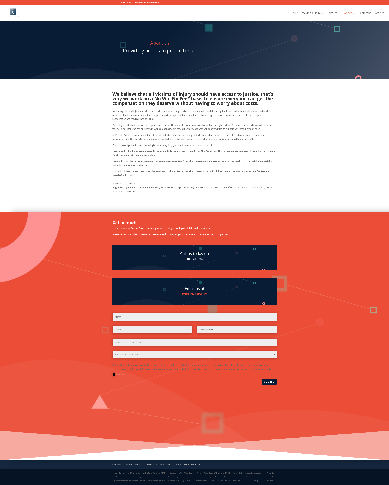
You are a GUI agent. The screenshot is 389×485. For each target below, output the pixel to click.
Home (294, 13)
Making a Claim (311, 13)
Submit (269, 381)
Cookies (116, 464)
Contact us (365, 13)
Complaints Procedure (187, 464)
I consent (120, 374)
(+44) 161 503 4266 (123, 2)
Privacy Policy (133, 464)
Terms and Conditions (157, 464)
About (348, 13)
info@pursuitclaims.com (194, 293)
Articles (379, 13)
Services (332, 13)
